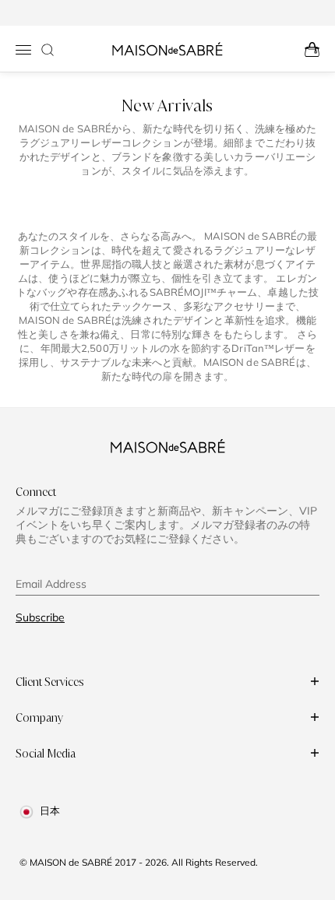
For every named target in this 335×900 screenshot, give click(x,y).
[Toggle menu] (23, 50)
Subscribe (40, 617)
